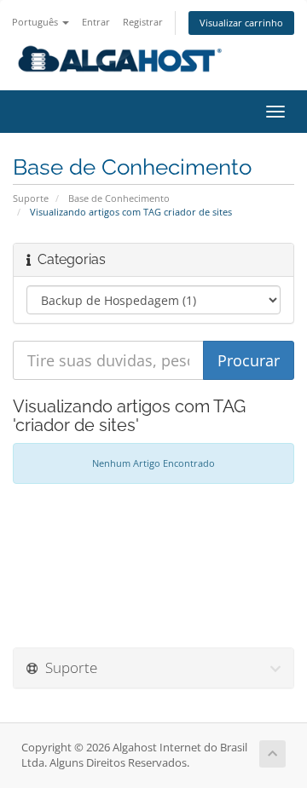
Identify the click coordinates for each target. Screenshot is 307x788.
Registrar (143, 21)
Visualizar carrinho (241, 22)
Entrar (96, 21)
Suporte (31, 198)
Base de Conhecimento (119, 198)
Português (36, 21)
